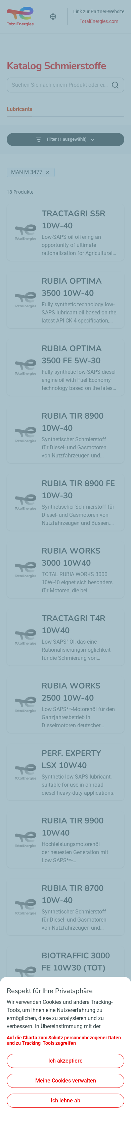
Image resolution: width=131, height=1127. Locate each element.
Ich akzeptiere (65, 1061)
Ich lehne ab (65, 1100)
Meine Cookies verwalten (65, 1080)
